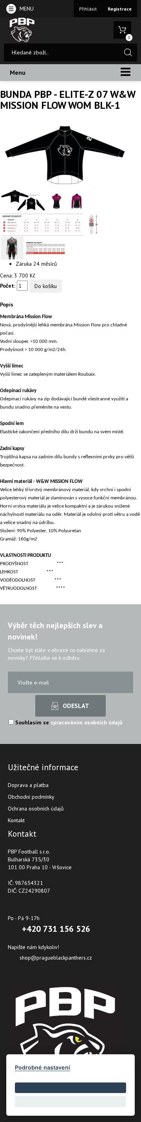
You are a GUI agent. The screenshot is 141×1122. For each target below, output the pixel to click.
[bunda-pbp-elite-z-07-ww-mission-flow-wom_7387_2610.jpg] (33, 247)
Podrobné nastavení (42, 1067)
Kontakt (16, 820)
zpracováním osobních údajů (87, 722)
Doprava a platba (28, 785)
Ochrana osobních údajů (36, 808)
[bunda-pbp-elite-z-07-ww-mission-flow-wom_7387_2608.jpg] (76, 200)
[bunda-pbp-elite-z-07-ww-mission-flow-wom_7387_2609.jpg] (49, 224)
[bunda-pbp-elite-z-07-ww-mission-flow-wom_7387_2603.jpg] (23, 200)
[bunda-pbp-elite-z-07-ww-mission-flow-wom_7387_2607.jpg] (57, 200)
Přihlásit (88, 9)
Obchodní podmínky (31, 796)
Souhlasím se (68, 722)
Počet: (7, 285)
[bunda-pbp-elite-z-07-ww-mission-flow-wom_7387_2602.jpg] (63, 155)
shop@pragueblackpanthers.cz (56, 957)
